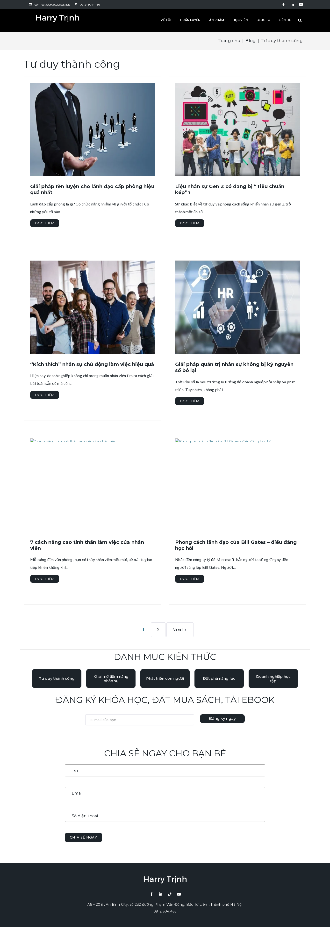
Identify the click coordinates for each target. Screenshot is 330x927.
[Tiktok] (170, 894)
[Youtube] (301, 4)
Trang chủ (229, 40)
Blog (250, 40)
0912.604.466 (165, 911)
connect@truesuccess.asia (53, 4)
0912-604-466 (90, 4)
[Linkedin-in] (292, 4)
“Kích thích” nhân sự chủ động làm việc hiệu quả (92, 364)
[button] (57, 678)
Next (177, 629)
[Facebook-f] (283, 4)
